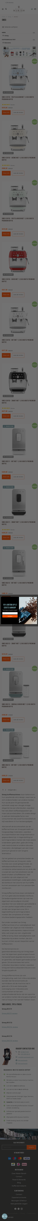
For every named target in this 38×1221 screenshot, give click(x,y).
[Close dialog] (36, 598)
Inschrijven (10, 616)
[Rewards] (4, 1216)
